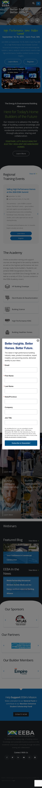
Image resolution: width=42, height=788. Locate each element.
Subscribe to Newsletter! (21, 443)
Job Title (8, 418)
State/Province (11, 397)
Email (7, 365)
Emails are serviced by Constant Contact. (15, 437)
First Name (9, 376)
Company (9, 407)
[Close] (38, 340)
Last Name (9, 386)
